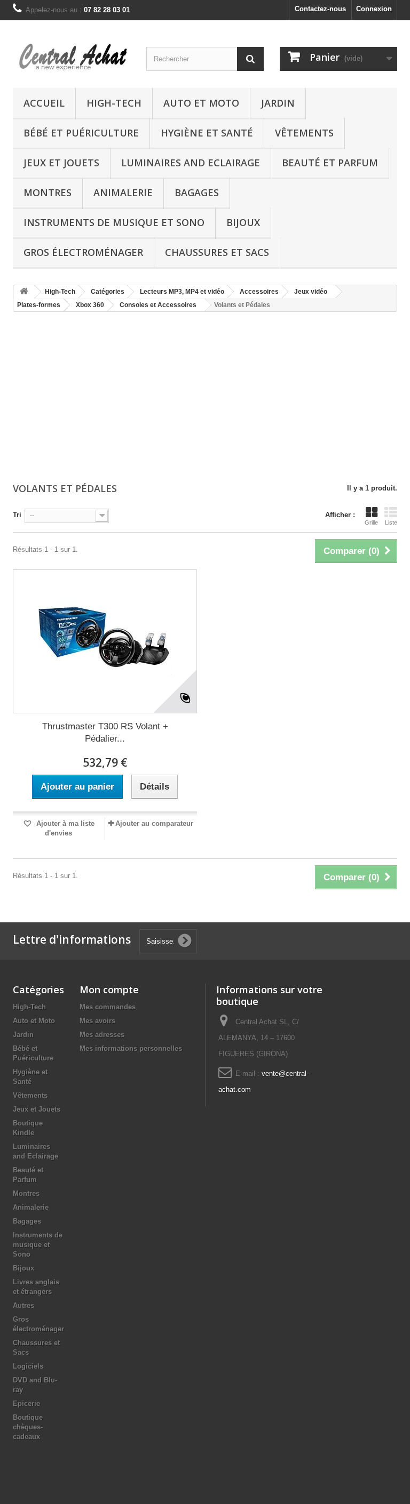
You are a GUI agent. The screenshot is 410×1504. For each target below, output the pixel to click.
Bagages (197, 192)
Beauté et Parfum (330, 162)
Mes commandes (108, 1007)
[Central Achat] (71, 58)
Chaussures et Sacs (217, 252)
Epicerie (26, 1404)
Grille (371, 522)
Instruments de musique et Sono (113, 222)
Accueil (44, 102)
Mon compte (109, 989)
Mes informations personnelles (131, 1048)
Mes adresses (102, 1035)
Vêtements (304, 132)
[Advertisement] (205, 398)
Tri (17, 515)
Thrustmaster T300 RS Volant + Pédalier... (105, 732)
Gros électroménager (83, 252)
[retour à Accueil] (24, 292)
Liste (391, 522)
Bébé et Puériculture (81, 132)
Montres (47, 192)
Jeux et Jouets (61, 162)
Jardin (278, 102)
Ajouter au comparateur (154, 823)
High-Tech (113, 102)
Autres (23, 1305)
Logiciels (28, 1366)
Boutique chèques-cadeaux (28, 1427)
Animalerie (123, 192)
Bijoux (243, 222)
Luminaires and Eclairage (190, 162)
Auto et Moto (201, 102)
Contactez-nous (320, 9)
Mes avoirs (97, 1021)
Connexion (374, 9)
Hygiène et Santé (207, 132)
